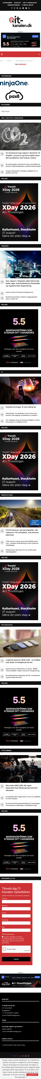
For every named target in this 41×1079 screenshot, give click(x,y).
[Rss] (29, 8)
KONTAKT (17, 3)
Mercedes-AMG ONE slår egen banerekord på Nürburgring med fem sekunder (22, 787)
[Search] (39, 54)
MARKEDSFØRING (14, 5)
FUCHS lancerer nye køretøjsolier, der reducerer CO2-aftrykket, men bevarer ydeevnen (22, 532)
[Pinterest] (17, 8)
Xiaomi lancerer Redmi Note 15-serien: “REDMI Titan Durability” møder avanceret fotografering (22, 670)
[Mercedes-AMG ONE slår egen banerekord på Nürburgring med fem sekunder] (20, 769)
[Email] (26, 8)
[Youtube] (23, 8)
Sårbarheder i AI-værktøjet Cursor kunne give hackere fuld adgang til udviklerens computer (22, 414)
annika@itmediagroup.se (14, 1031)
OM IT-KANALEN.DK (30, 3)
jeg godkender (32, 1075)
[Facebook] (11, 8)
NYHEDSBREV (7, 3)
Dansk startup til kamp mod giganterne (19, 292)
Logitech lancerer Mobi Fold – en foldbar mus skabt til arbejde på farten (23, 661)
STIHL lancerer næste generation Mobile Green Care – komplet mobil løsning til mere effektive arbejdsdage (22, 543)
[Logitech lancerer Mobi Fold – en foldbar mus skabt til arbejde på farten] (20, 643)
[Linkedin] (20, 8)
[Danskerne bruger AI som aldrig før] (20, 390)
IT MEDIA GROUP (27, 5)
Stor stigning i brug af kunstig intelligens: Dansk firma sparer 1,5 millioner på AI (23, 421)
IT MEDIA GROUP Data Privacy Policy (13, 1045)
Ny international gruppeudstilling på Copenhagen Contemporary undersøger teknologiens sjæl (23, 804)
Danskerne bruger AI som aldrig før (21, 407)
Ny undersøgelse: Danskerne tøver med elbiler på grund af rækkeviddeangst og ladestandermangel (23, 165)
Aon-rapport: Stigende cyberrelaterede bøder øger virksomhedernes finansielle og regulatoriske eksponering (23, 283)
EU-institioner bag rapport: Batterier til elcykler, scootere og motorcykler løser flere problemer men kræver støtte (23, 155)
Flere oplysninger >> (21, 1077)
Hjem (1, 60)
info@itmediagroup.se (13, 1015)
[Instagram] (14, 8)
